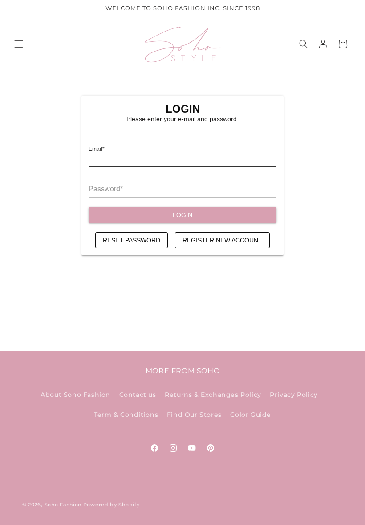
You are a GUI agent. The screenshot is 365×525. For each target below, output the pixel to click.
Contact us (137, 395)
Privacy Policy (293, 395)
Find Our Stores (194, 415)
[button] (18, 44)
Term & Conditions (126, 415)
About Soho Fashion (75, 395)
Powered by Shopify (111, 504)
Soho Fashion (63, 504)
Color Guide (250, 415)
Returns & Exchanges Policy (213, 395)
